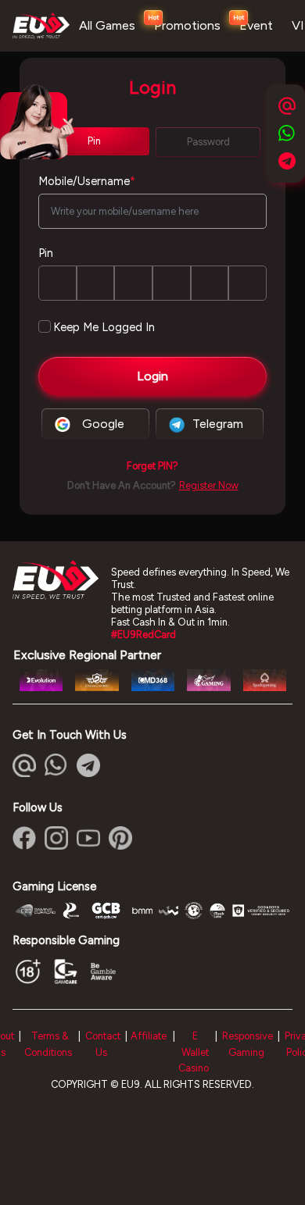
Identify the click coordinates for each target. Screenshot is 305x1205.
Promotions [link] (187, 25)
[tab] (93, 141)
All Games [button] (107, 25)
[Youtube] (88, 838)
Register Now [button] (209, 485)
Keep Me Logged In (104, 327)
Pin (45, 253)
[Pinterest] (120, 838)
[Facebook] (24, 838)
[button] (152, 466)
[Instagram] (56, 838)
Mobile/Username (86, 181)
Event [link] (256, 25)
